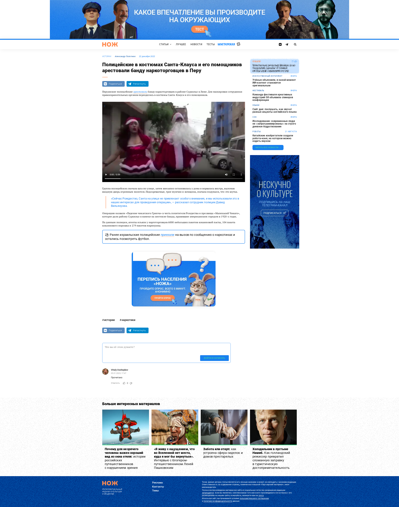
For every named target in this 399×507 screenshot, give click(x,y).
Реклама (157, 482)
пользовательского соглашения (254, 498)
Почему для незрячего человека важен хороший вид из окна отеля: (125, 458)
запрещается (208, 493)
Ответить (115, 383)
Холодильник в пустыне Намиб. (271, 458)
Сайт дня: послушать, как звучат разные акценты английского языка (274, 110)
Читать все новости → (268, 147)
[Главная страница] (110, 44)
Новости (196, 44)
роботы (256, 131)
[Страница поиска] (295, 44)
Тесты (211, 44)
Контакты (158, 486)
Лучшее (181, 44)
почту (261, 495)
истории (106, 56)
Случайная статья (238, 44)
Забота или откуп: (223, 452)
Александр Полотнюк (125, 56)
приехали (167, 235)
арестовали (140, 91)
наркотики (128, 320)
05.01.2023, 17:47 (118, 373)
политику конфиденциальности (218, 501)
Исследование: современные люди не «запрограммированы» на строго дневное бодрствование (274, 124)
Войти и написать (214, 358)
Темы (155, 490)
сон (254, 117)
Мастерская (226, 44)
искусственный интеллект (267, 76)
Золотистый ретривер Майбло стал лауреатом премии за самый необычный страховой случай (273, 68)
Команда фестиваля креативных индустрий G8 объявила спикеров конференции (272, 97)
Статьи (163, 44)
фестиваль (258, 90)
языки (256, 105)
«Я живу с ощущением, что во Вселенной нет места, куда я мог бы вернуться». (174, 458)
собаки (256, 61)
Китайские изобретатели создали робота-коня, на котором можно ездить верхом (272, 138)
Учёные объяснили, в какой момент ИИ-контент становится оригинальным (274, 83)
